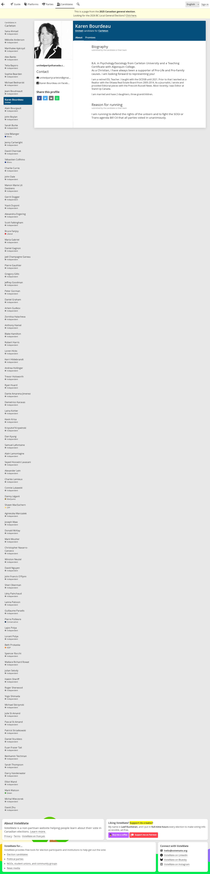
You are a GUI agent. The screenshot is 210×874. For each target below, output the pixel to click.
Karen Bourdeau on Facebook (55, 83)
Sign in (205, 4)
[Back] (3, 4)
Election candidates (17, 854)
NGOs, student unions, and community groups (32, 863)
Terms (17, 836)
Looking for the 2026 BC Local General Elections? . (105, 15)
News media (13, 868)
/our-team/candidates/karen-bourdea (50, 65)
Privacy (8, 836)
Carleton (103, 30)
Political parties (15, 859)
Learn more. (38, 831)
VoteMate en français (33, 836)
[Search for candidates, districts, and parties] (78, 4)
